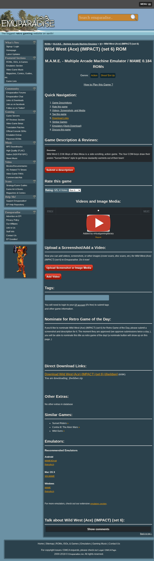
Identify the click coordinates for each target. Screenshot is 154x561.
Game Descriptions (62, 102)
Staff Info (10, 231)
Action (94, 75)
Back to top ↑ (146, 534)
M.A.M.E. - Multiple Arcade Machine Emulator (75, 44)
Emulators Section (14, 66)
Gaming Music (99, 543)
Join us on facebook (15, 104)
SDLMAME (50, 476)
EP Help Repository (15, 204)
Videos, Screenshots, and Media (68, 110)
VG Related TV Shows (16, 170)
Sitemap (50, 543)
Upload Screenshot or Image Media (68, 267)
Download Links (60, 118)
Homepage (11, 50)
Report (98, 237)
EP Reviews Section (15, 120)
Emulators (85, 543)
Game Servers (13, 116)
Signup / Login (12, 46)
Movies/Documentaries (16, 166)
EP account (80, 305)
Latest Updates (13, 54)
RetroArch (49, 464)
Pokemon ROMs (13, 139)
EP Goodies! (12, 239)
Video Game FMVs (14, 174)
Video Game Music (14, 70)
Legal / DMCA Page (107, 550)
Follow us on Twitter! (15, 108)
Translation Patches (15, 127)
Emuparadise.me (76, 554)
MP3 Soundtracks (14, 146)
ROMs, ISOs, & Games (17, 62)
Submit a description (59, 170)
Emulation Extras (14, 135)
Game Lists (11, 81)
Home (41, 543)
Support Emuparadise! (16, 201)
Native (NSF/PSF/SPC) (16, 154)
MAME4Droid (51, 461)
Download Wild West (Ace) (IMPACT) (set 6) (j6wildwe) (81, 374)
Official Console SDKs (16, 131)
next (146, 211)
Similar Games (59, 122)
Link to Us (10, 228)
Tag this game (59, 114)
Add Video (53, 276)
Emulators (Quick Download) (67, 126)
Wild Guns (58, 431)
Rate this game (60, 106)
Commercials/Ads (14, 177)
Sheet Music (11, 158)
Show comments (98, 529)
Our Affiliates (12, 224)
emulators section (98, 503)
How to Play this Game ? (98, 84)
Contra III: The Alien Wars (66, 427)
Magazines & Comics (16, 193)
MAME (48, 487)
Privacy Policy (12, 220)
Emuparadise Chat (14, 96)
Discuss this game (61, 129)
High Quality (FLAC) (15, 150)
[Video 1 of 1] (98, 223)
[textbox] (108, 17)
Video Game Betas (14, 123)
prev (50, 211)
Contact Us (11, 235)
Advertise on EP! (13, 216)
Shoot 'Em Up (108, 75)
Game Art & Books (14, 189)
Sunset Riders (60, 423)
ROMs (48, 44)
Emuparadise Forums (16, 92)
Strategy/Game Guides (16, 185)
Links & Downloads (15, 100)
